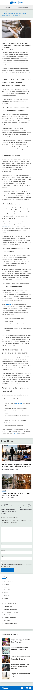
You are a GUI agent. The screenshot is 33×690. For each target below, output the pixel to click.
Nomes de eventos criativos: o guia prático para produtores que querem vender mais (20, 640)
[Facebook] (22, 688)
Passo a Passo (8, 615)
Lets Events (6, 226)
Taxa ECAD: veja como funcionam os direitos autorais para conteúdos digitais (20, 675)
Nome (3, 544)
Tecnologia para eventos (10, 623)
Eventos (4, 40)
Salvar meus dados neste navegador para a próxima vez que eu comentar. (16, 565)
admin (16, 49)
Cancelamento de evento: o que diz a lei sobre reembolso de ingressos (20, 666)
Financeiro (7, 595)
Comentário (4, 526)
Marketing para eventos (10, 609)
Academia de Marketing (10, 581)
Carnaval (6, 587)
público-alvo (18, 403)
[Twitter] (27, 688)
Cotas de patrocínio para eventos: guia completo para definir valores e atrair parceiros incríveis (20, 657)
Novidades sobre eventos (11, 612)
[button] (3, 2)
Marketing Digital (8, 606)
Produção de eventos (10, 617)
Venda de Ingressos (9, 626)
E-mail (3, 550)
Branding (6, 584)
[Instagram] (24, 688)
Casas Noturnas (8, 589)
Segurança (7, 620)
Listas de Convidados (10, 603)
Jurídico (6, 598)
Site (2, 556)
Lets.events (7, 601)
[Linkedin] (29, 688)
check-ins (8, 304)
